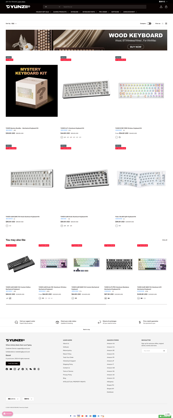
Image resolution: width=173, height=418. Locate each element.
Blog (64, 378)
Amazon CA (111, 347)
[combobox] (94, 7)
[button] (166, 7)
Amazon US (110, 378)
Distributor (110, 392)
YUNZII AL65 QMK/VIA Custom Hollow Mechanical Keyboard (18, 288)
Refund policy (67, 350)
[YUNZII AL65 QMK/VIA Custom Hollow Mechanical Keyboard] (21, 264)
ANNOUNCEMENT (129, 12)
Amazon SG (110, 371)
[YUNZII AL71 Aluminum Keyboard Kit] (86, 90)
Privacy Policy (67, 375)
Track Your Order (13, 363)
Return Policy (67, 354)
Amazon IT (110, 364)
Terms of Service (68, 371)
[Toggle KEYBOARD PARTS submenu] (96, 12)
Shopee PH (110, 385)
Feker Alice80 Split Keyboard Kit (125, 216)
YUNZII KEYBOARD (14, 407)
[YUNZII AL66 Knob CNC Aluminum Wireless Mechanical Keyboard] (54, 264)
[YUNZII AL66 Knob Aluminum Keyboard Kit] (86, 179)
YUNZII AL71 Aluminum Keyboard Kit (72, 128)
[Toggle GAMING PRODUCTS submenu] (68, 12)
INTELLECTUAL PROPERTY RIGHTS (74, 382)
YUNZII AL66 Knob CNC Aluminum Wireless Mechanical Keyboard (52, 288)
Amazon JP (110, 361)
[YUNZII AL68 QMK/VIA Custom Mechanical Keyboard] (87, 264)
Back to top (86, 329)
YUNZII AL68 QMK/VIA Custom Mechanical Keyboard (85, 288)
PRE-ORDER (103, 12)
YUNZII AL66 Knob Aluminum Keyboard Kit (74, 216)
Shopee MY (110, 388)
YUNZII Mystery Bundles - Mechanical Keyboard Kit (22, 128)
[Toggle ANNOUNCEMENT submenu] (136, 12)
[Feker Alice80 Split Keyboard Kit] (141, 179)
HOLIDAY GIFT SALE (42, 12)
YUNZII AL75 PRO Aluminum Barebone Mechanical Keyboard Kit (116, 288)
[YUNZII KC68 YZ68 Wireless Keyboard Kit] (141, 90)
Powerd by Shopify (23, 407)
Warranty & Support (69, 361)
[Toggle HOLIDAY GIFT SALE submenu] (50, 12)
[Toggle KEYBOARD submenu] (80, 12)
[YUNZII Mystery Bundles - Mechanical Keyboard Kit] (32, 90)
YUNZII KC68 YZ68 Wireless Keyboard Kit (128, 128)
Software (66, 347)
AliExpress (110, 382)
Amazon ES (110, 354)
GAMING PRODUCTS (59, 12)
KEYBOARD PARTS (89, 12)
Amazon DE (110, 350)
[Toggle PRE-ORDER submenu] (108, 12)
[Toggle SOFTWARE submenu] (120, 12)
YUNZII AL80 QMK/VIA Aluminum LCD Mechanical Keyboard (149, 288)
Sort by (8, 23)
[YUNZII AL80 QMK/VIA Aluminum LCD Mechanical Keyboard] (152, 264)
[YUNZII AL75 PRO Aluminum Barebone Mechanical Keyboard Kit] (119, 264)
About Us (66, 343)
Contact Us (66, 368)
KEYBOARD (74, 12)
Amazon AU (111, 343)
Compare (143, 23)
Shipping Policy (68, 364)
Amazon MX (111, 368)
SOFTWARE (115, 12)
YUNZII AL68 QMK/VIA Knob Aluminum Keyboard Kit (22, 216)
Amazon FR (110, 357)
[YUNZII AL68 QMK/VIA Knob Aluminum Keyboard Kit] (32, 179)
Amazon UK (111, 375)
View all (164, 240)
